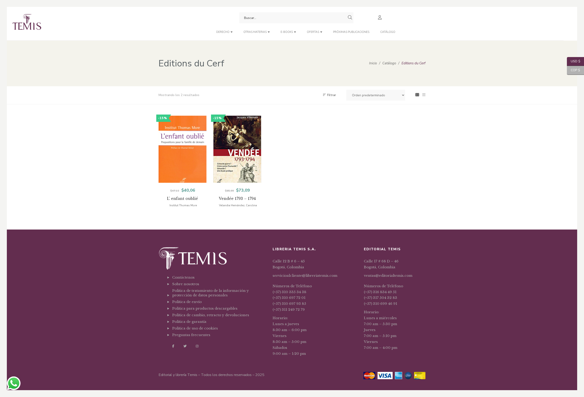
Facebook (173, 346)
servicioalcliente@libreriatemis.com (305, 275)
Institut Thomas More (183, 205)
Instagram (197, 346)
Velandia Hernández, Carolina (238, 205)
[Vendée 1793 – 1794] (237, 149)
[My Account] (380, 18)
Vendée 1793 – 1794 (237, 198)
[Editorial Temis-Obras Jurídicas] (26, 23)
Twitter (185, 346)
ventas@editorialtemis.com (388, 275)
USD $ (573, 61)
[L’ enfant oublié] (182, 149)
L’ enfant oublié (182, 198)
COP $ (573, 70)
